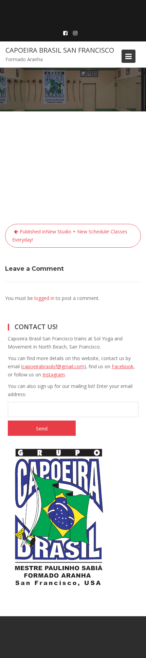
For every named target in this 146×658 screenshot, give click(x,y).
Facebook (122, 366)
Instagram (53, 374)
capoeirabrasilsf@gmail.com (53, 366)
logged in (44, 298)
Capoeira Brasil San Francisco (59, 50)
